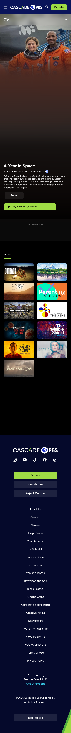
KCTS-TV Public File (36, 628)
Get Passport (35, 565)
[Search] (47, 7)
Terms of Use (35, 652)
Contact (35, 517)
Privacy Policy (35, 660)
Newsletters (35, 484)
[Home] (35, 450)
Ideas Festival (35, 589)
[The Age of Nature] (52, 272)
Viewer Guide (35, 557)
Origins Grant (35, 597)
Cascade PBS (32, 697)
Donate (59, 7)
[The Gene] (52, 310)
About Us (35, 509)
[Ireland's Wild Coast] (19, 368)
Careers (35, 525)
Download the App (35, 581)
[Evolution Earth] (19, 291)
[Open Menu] (65, 19)
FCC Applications (35, 644)
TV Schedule (35, 549)
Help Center (35, 533)
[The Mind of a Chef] (19, 349)
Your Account (35, 541)
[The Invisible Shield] (52, 330)
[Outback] (19, 272)
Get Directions (35, 683)
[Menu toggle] (6, 7)
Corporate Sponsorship (35, 604)
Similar (7, 254)
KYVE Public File (35, 636)
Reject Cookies (36, 493)
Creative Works (35, 612)
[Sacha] (52, 349)
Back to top (35, 717)
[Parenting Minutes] (52, 291)
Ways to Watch (35, 573)
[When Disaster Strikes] (19, 310)
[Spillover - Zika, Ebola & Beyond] (19, 330)
